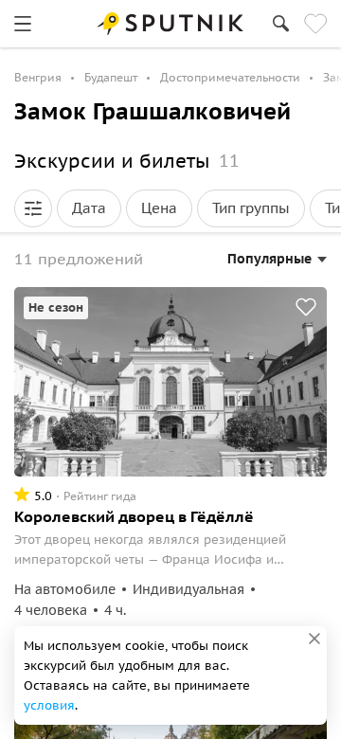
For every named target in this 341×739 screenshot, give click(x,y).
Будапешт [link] (110, 77)
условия (49, 705)
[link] (22, 23)
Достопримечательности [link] (230, 77)
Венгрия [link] (38, 77)
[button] (33, 208)
